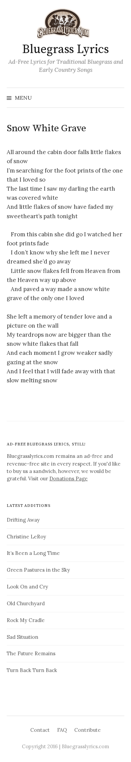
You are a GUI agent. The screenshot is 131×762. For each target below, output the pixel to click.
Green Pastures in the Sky (38, 570)
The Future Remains (31, 653)
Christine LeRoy (26, 536)
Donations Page (68, 478)
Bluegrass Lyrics (65, 49)
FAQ (62, 730)
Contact (40, 730)
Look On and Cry (27, 586)
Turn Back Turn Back (32, 670)
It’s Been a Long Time (33, 553)
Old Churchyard (26, 603)
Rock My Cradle (26, 620)
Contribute (87, 730)
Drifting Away (23, 520)
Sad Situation (22, 637)
